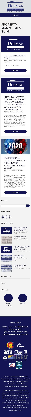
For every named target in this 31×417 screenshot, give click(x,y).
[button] (2, 216)
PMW (25, 381)
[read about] (15, 85)
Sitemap (11, 384)
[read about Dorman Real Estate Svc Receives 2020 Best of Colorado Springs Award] (15, 146)
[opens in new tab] (11, 345)
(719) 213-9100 (9, 332)
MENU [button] (16, 15)
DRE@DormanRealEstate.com (17, 334)
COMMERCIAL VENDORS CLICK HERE (16, 386)
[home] (15, 6)
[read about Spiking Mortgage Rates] (15, 44)
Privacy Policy (20, 384)
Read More (15, 70)
